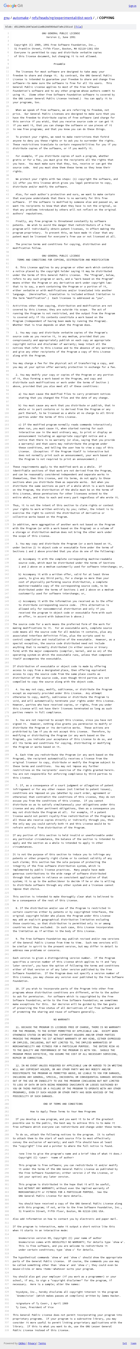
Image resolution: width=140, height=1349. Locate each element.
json (133, 1343)
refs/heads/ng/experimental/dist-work (62, 18)
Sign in (132, 5)
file (78, 26)
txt (124, 1343)
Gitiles (22, 1343)
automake (21, 18)
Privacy (32, 1343)
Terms (42, 1343)
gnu (7, 18)
